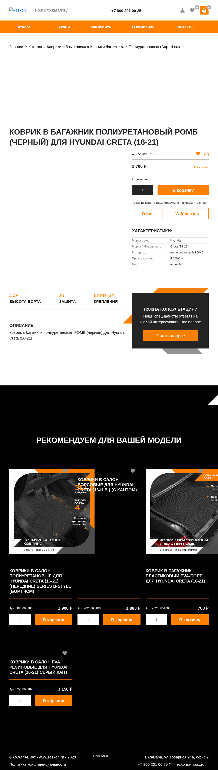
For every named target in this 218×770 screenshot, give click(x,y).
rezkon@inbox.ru (189, 764)
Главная (16, 47)
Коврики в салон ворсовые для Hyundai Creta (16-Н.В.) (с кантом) (107, 484)
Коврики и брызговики (66, 47)
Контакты (184, 27)
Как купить (101, 27)
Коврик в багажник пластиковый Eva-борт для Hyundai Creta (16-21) (175, 575)
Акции (64, 27)
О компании (143, 27)
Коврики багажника (107, 47)
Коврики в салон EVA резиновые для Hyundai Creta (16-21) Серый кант (38, 667)
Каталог (23, 27)
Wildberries (187, 213)
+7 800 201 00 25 (126, 11)
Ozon (147, 213)
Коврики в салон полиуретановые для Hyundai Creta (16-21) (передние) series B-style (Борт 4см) (40, 581)
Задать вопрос (170, 336)
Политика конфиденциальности (37, 764)
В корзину (183, 190)
